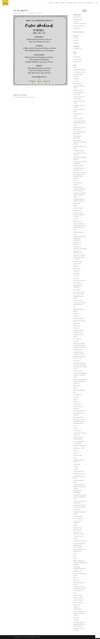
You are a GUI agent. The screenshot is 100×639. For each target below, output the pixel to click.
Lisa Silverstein (77, 289)
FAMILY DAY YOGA (78, 208)
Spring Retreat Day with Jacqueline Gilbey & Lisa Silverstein (79, 486)
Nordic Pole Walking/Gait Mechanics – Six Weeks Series (79, 375)
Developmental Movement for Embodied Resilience (79, 142)
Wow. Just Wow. (77, 17)
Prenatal (75, 428)
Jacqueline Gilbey (77, 261)
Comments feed (77, 59)
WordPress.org (77, 61)
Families (75, 205)
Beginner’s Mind (77, 83)
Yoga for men (76, 605)
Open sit (75, 388)
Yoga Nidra (76, 617)
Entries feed (76, 57)
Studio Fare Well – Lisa (79, 26)
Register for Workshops (79, 445)
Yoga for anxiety (77, 595)
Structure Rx (76, 509)
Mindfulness (76, 328)
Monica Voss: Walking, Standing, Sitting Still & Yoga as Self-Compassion (79, 345)
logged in (22, 97)
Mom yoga (76, 341)
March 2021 (76, 43)
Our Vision (76, 397)
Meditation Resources (79, 318)
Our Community (88, 2)
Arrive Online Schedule (79, 72)
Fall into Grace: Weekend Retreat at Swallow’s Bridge (79, 194)
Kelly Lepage (76, 273)
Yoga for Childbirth (78, 597)
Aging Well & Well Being (79, 70)
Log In (96, 2)
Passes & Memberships (79, 410)
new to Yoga (76, 360)
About (75, 67)
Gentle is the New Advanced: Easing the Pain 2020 (78, 214)
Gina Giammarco (77, 221)
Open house (76, 385)
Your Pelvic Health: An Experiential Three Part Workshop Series (79, 624)
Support (75, 525)
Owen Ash (76, 401)
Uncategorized (32, 13)
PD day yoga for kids (78, 417)
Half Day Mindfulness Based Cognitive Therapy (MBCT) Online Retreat (79, 225)
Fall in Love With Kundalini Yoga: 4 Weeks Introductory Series (79, 188)
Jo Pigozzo (76, 266)
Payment (80, 2)
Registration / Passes (78, 448)
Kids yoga (75, 278)
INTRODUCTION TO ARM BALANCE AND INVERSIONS (79, 238)
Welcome (51, 2)
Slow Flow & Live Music (79, 474)
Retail (74, 457)
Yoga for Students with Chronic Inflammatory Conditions (79, 613)
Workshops (76, 580)
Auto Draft (76, 79)
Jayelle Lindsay (77, 263)
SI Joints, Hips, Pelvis (78, 471)
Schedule (75, 466)
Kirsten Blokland (77, 283)
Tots (74, 553)
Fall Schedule (76, 203)
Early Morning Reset (78, 150)
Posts (74, 426)
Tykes (74, 556)
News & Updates (77, 371)
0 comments (39, 13)
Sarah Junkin (76, 464)
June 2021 (75, 38)
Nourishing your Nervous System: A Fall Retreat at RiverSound (79, 381)
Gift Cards (76, 219)
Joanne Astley (76, 268)
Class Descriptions (78, 114)
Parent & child (77, 404)
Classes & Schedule (78, 118)
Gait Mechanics (77, 210)
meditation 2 (76, 316)
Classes (56, 2)
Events (75, 180)
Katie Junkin (76, 271)
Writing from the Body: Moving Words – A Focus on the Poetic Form (79, 588)
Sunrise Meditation (78, 516)
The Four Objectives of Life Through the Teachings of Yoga (79, 545)
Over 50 (75, 399)
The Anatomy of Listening (79, 541)
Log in (75, 54)
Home (75, 230)
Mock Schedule (77, 339)
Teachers (75, 538)
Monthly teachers (77, 349)
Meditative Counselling (79, 321)
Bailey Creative (18, 13)
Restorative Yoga (77, 455)
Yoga (74, 593)
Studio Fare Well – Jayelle (79, 23)
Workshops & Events (72, 2)
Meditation (62, 2)
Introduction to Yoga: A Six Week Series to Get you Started (79, 257)
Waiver (75, 558)
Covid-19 (75, 125)
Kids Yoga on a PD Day (79, 280)
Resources (76, 450)
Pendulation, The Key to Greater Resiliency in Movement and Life (79, 421)
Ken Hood (76, 275)
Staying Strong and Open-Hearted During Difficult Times (80, 496)
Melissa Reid (76, 323)
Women (75, 577)
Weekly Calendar (77, 571)
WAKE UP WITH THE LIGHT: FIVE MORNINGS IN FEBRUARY (80, 562)
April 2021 (76, 40)
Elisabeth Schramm (78, 165)
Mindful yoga (76, 325)
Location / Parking (78, 300)
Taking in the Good (78, 536)
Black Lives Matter (78, 90)
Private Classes (77, 430)
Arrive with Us (77, 28)
